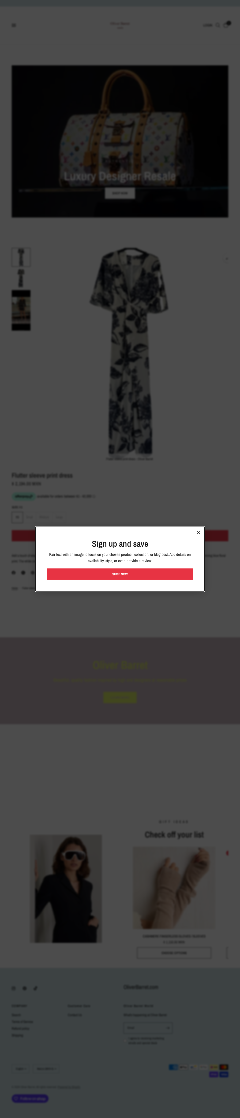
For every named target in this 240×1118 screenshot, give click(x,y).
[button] (120, 574)
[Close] (198, 532)
